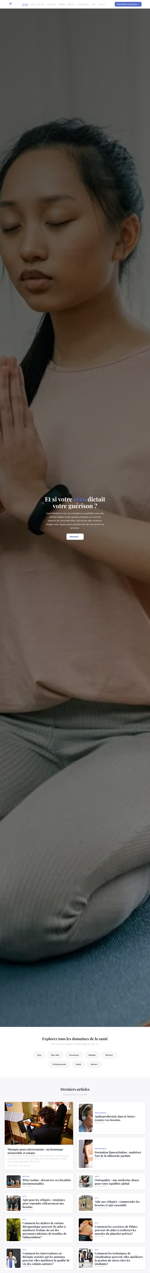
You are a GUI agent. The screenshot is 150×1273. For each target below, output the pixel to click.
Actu (33, 4)
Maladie (62, 4)
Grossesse (51, 4)
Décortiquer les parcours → (128, 4)
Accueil (25, 4)
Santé (94, 4)
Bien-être (41, 4)
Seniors (102, 4)
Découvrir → (75, 537)
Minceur (71, 4)
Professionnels (83, 4)
